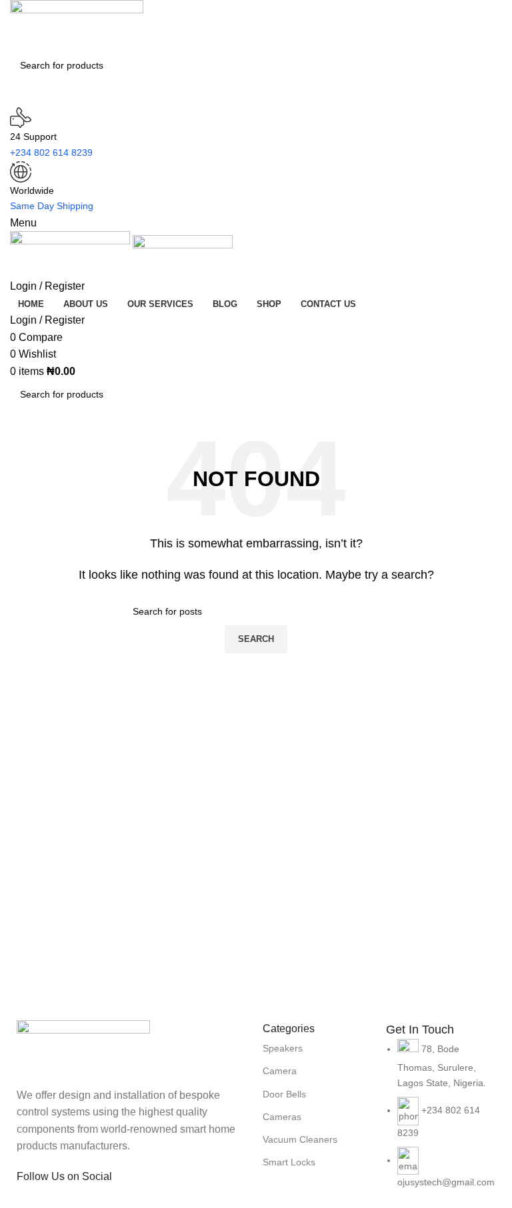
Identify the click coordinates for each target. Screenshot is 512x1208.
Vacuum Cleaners (300, 1139)
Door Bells (284, 1094)
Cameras (282, 1116)
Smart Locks (289, 1162)
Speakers (283, 1048)
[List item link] (441, 1121)
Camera (280, 1070)
